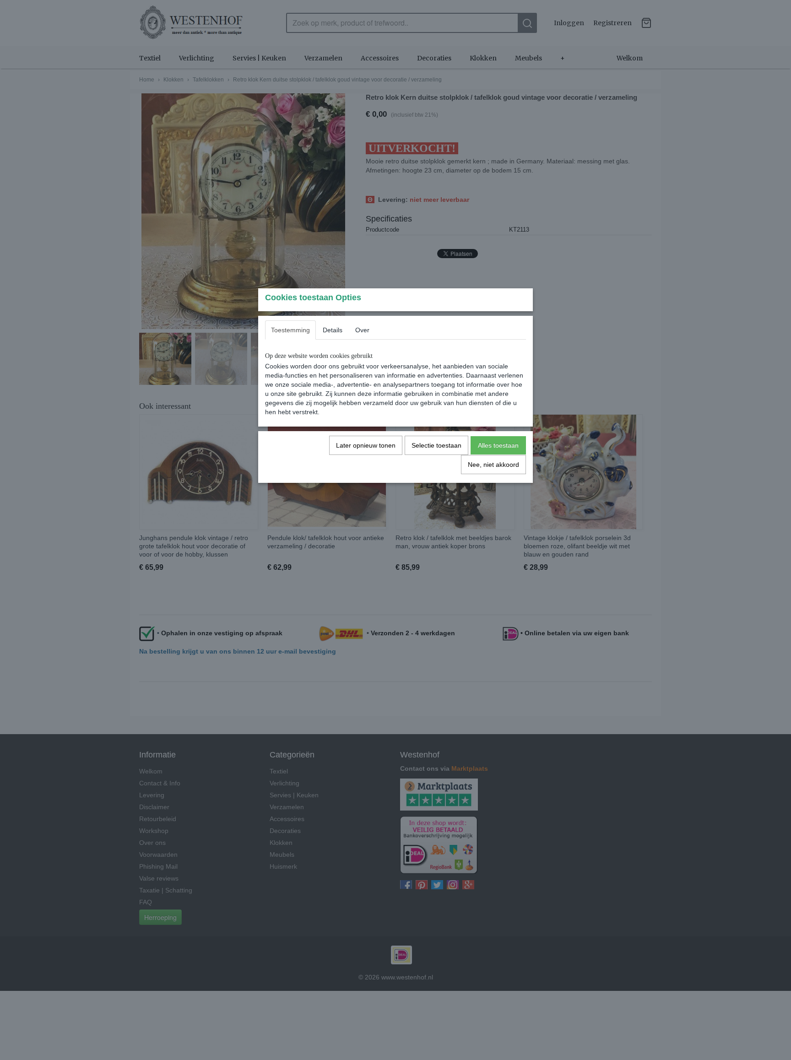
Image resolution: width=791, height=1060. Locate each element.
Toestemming (290, 330)
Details (332, 330)
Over (362, 330)
